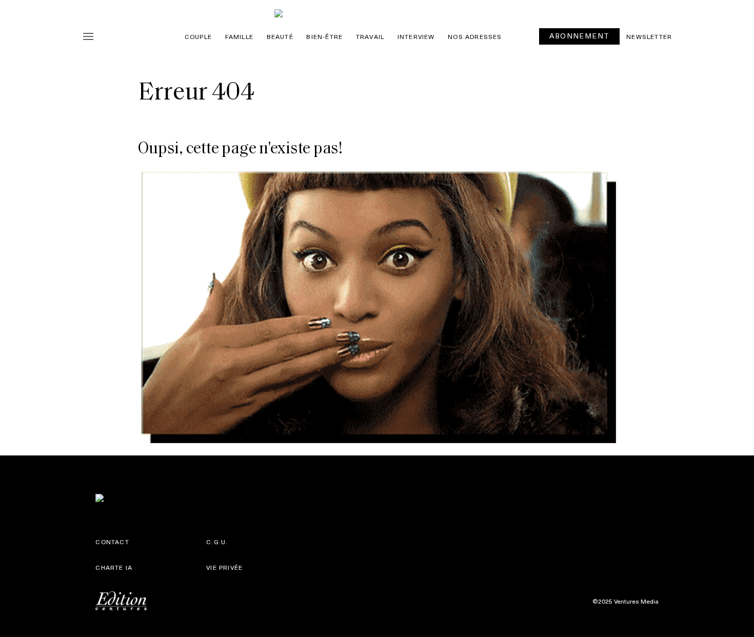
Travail (370, 36)
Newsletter (649, 36)
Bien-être (324, 36)
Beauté (280, 36)
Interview (416, 36)
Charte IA (113, 567)
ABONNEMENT (579, 35)
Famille (239, 36)
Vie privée (224, 567)
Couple (198, 36)
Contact (112, 541)
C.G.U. (217, 541)
